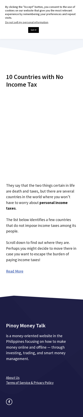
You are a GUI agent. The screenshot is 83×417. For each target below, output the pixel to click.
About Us (13, 377)
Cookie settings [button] (15, 30)
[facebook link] (9, 402)
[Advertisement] (41, 134)
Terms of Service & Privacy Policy (30, 382)
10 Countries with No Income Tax (34, 80)
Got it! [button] (33, 29)
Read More (14, 271)
